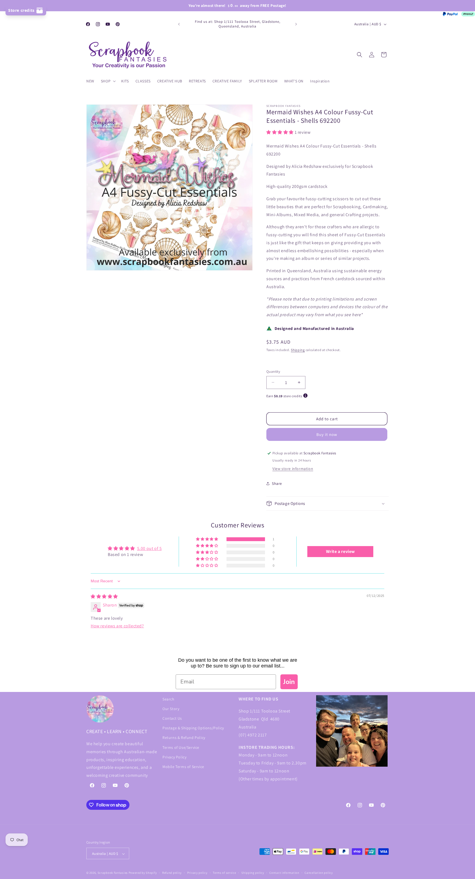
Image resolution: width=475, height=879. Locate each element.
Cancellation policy (319, 873)
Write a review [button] (340, 551)
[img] (104, 597)
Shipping (298, 350)
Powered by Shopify (143, 873)
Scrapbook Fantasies (113, 873)
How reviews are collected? (117, 626)
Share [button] (277, 483)
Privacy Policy (174, 757)
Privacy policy (197, 873)
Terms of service (224, 873)
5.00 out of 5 (149, 548)
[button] (108, 81)
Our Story (170, 708)
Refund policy (172, 873)
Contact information (284, 873)
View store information (292, 468)
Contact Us (172, 718)
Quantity (273, 371)
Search (168, 699)
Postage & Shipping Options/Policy (193, 727)
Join (289, 681)
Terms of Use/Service (180, 747)
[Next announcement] (296, 24)
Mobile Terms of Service (183, 766)
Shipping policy (252, 873)
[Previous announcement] (179, 24)
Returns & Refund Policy (183, 737)
